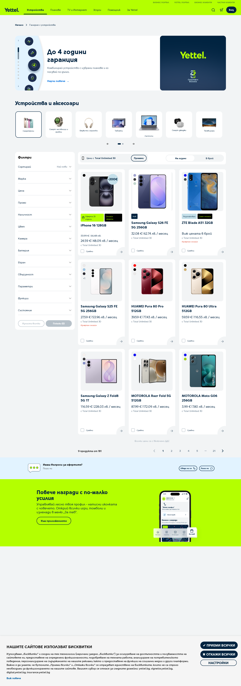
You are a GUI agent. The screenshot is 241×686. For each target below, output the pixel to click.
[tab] (35, 9)
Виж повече (14, 678)
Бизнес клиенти (203, 2)
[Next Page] (222, 451)
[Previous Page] (154, 451)
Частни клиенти (226, 2)
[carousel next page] (133, 144)
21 (214, 450)
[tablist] (82, 9)
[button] (45, 166)
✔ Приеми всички (219, 645)
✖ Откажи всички (219, 654)
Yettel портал (181, 2)
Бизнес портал (161, 2)
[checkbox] (82, 251)
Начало (19, 24)
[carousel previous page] (108, 144)
